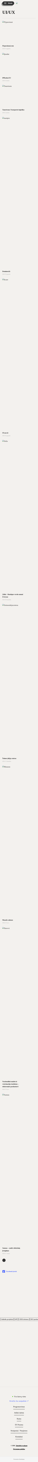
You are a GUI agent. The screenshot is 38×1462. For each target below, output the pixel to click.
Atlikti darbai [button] (19, 1413)
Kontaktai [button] (19, 1437)
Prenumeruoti (13, 1350)
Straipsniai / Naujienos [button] (19, 1431)
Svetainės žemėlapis (19, 1459)
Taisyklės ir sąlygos (21, 1445)
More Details (19, 62)
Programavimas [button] (19, 1407)
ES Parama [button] (19, 1425)
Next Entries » (4, 1260)
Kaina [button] (19, 1419)
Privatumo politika (19, 1449)
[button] (8, 3)
